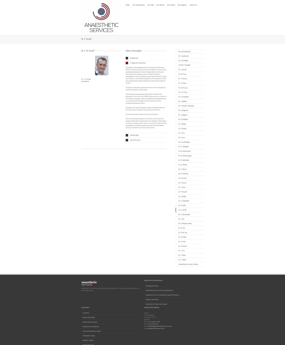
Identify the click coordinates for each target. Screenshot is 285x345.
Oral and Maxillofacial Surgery (92, 331)
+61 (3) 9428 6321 (152, 324)
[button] (200, 5)
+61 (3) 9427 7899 (154, 322)
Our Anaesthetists (184, 52)
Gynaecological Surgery (90, 322)
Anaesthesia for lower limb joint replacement (159, 290)
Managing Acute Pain (152, 286)
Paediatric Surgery (88, 340)
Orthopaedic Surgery (89, 336)
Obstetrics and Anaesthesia (91, 327)
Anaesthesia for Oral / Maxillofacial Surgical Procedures (162, 295)
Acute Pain (86, 313)
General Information (89, 317)
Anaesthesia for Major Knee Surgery (156, 304)
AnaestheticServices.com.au (156, 328)
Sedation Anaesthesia (152, 299)
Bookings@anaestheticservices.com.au (160, 326)
